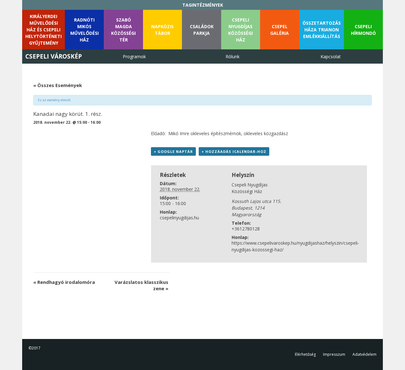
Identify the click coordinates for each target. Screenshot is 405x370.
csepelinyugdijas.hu (179, 218)
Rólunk (233, 56)
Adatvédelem (364, 354)
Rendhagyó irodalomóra (64, 282)
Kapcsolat (331, 56)
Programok (134, 56)
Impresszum (334, 354)
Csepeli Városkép (53, 56)
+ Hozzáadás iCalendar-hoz (234, 151)
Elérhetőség (305, 354)
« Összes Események (57, 85)
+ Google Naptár (173, 151)
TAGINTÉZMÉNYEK (202, 5)
